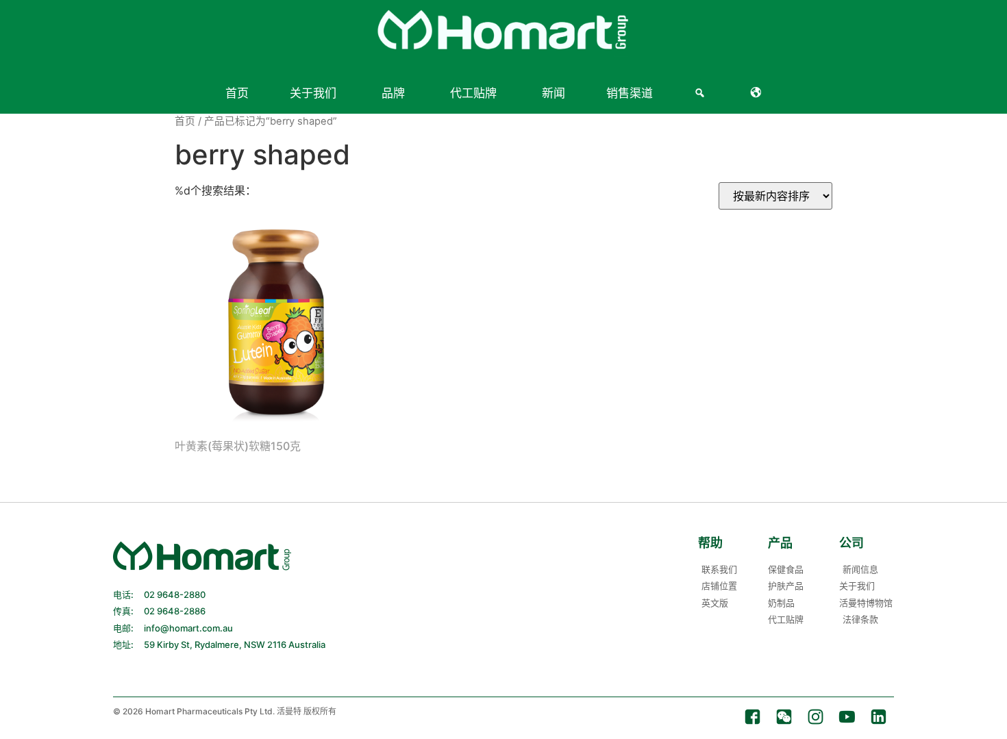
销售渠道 (629, 93)
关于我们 (313, 93)
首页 (237, 93)
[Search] (701, 93)
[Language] (758, 93)
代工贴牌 (473, 93)
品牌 (393, 93)
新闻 (553, 93)
